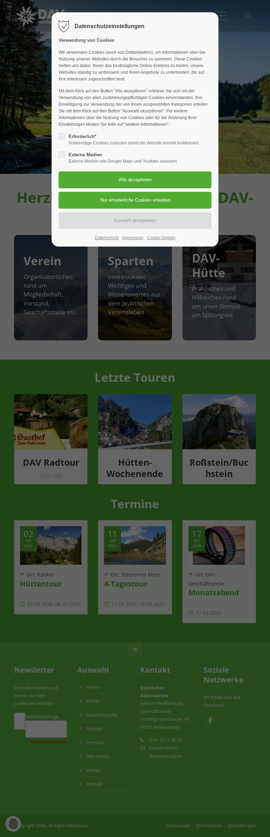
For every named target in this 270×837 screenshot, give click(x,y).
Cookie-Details (161, 237)
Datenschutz (107, 237)
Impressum (132, 237)
